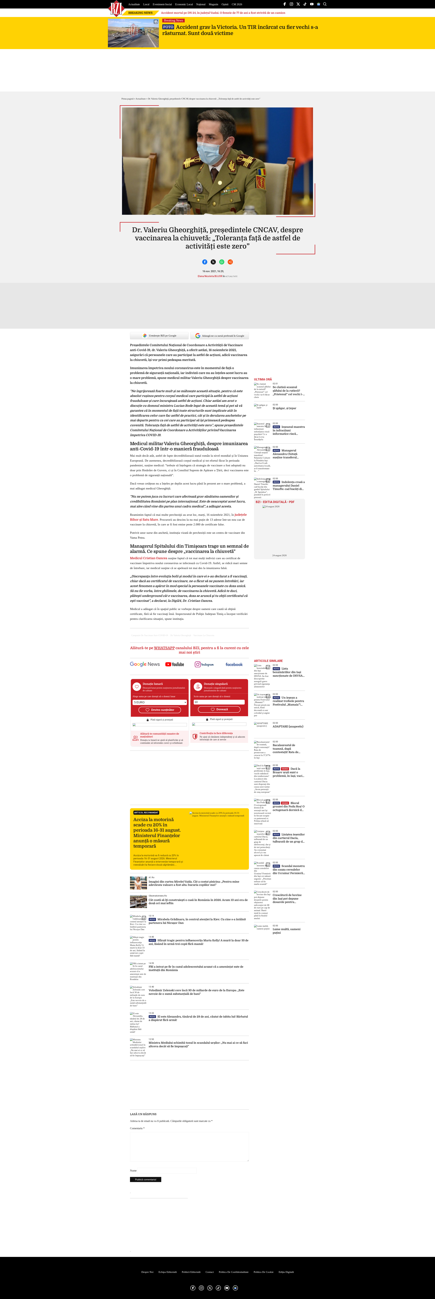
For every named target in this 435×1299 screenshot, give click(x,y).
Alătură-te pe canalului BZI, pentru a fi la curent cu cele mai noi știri (189, 650)
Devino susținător (162, 709)
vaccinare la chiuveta (203, 635)
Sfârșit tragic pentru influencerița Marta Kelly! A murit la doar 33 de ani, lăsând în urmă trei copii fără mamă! (198, 942)
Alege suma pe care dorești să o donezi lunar (154, 696)
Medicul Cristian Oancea (148, 558)
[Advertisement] (189, 777)
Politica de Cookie (264, 1272)
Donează (222, 709)
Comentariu (137, 1128)
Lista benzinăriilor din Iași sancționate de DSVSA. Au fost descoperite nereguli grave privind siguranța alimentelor (288, 672)
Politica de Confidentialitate (234, 1272)
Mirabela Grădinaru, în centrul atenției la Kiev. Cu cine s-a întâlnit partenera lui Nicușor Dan (197, 921)
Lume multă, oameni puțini (286, 931)
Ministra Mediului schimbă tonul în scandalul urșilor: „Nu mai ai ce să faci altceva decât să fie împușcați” (198, 1044)
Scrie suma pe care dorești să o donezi (212, 696)
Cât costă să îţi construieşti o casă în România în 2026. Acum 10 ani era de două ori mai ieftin (198, 902)
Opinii (225, 4)
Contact (210, 1272)
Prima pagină (127, 98)
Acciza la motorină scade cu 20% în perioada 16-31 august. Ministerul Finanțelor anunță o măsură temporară (157, 833)
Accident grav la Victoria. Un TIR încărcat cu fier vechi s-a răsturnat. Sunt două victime (240, 30)
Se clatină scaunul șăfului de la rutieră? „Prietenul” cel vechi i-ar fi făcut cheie (288, 391)
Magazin (213, 4)
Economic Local (184, 4)
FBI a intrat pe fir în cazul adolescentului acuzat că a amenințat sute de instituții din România (196, 968)
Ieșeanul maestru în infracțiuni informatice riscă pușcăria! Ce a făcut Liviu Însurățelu (289, 430)
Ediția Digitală (286, 1272)
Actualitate (134, 4)
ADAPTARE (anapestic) (288, 726)
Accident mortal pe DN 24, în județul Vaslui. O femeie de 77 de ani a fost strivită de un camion (223, 12)
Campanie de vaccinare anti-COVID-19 (149, 635)
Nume (133, 1170)
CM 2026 (237, 4)
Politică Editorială (191, 1272)
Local (146, 4)
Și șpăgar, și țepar (284, 408)
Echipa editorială (168, 1272)
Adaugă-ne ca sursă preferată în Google (223, 335)
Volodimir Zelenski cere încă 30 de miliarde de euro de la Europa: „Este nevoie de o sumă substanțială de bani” (196, 992)
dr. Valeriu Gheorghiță (180, 635)
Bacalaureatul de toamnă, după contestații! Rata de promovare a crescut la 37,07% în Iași (288, 749)
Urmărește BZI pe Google (162, 335)
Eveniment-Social (162, 4)
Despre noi (147, 1272)
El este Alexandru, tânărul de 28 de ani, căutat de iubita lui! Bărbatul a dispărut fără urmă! (198, 1018)
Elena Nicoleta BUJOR (210, 276)
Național (200, 4)
